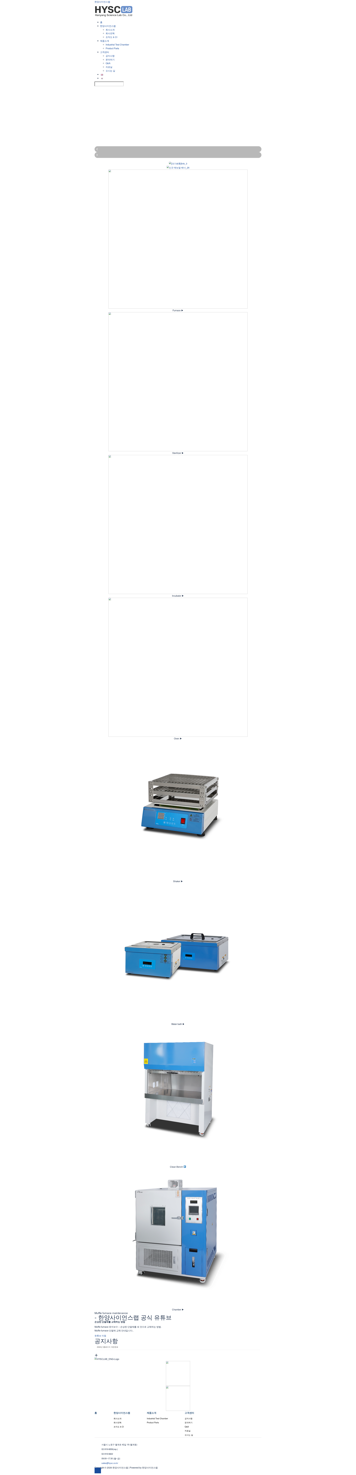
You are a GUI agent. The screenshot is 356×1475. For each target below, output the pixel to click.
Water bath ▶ (178, 1024)
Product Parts (112, 48)
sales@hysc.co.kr (110, 1463)
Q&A (108, 63)
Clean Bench (176, 1166)
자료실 (109, 67)
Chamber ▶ (178, 1309)
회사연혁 (110, 33)
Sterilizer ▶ (178, 453)
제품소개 (104, 40)
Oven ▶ (178, 738)
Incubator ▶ (178, 595)
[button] (178, 149)
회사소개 (110, 29)
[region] (178, 124)
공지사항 (110, 55)
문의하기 (110, 59)
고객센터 (104, 52)
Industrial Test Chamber (117, 44)
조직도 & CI (111, 37)
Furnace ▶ (178, 310)
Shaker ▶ (178, 881)
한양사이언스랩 (102, 1)
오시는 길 (110, 70)
